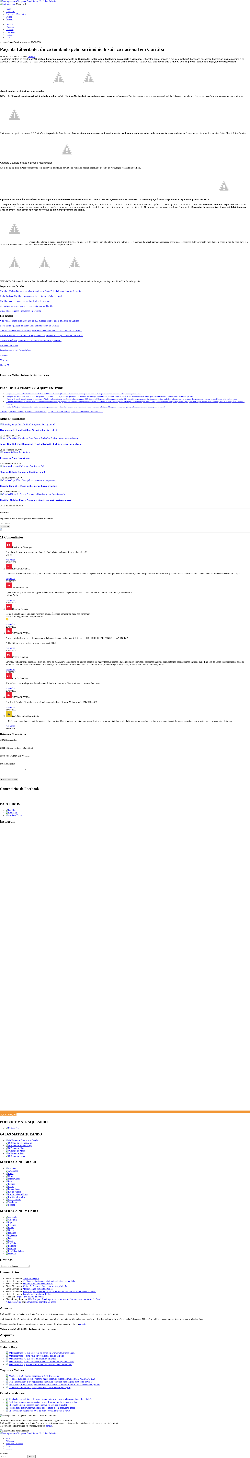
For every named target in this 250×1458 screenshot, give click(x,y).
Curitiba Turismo (16, 411)
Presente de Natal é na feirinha (15, 458)
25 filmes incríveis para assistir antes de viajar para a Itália (49, 1281)
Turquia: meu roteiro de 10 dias (37, 1294)
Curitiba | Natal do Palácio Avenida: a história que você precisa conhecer (35, 500)
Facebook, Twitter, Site (15, 756)
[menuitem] (8, 9)
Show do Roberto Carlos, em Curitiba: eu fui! (22, 472)
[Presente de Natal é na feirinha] (15, 452)
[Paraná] (10, 1186)
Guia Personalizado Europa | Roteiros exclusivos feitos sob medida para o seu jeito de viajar (50, 1381)
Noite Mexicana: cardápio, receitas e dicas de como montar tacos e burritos (43, 1402)
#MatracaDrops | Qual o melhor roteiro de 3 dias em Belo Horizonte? (40, 1364)
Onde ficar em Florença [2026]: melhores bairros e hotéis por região (39, 1387)
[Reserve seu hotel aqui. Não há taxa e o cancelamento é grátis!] (11, 810)
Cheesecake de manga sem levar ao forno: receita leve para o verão (39, 1410)
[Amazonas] (12, 1171)
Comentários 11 (95, 411)
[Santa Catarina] (13, 1199)
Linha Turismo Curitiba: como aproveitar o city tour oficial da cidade (31, 296)
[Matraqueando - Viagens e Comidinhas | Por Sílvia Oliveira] (28, 1)
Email (16, 748)
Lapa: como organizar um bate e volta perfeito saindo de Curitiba (29, 325)
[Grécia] (10, 1230)
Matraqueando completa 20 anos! (38, 1283)
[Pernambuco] (13, 1189)
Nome (8, 740)
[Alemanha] (12, 1217)
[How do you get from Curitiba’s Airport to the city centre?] (27, 424)
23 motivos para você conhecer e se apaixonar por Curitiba (27, 306)
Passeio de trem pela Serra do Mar (15, 350)
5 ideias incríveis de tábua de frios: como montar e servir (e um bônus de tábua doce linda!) (50, 1399)
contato (82, 1324)
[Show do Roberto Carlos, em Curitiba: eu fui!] (22, 466)
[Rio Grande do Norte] (16, 1194)
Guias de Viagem (31, 1278)
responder (10, 559)
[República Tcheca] (15, 1251)
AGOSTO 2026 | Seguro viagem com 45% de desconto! (34, 1376)
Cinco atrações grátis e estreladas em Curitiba (20, 311)
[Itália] (9, 1240)
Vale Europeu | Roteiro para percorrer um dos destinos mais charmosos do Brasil (59, 1291)
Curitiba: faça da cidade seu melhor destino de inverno (24, 301)
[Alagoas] (11, 1168)
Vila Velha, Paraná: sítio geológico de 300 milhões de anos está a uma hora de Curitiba (39, 321)
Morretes (4, 360)
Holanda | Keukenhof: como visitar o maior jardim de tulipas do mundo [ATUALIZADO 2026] (52, 1379)
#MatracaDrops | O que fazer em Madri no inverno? (32, 1358)
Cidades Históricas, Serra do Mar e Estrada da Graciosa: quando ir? (30, 340)
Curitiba (31, 56)
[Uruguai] (11, 1253)
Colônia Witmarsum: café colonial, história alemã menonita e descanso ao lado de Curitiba (41, 330)
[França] (10, 1227)
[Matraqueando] (8, 4)
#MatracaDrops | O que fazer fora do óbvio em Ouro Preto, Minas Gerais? (42, 1353)
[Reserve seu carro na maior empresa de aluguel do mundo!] (11, 812)
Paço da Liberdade (79, 411)
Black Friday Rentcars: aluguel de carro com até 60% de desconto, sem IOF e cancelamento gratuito (54, 1384)
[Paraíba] (10, 1184)
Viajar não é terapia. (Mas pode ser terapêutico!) (45, 1286)
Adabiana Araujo (13, 1302)
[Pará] (9, 1181)
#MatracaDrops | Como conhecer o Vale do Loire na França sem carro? (41, 1361)
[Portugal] (11, 1248)
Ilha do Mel (5, 365)
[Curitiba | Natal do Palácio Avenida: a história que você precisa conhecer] (34, 494)
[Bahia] (9, 1173)
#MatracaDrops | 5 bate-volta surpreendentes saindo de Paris (36, 1356)
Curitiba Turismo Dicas (35, 411)
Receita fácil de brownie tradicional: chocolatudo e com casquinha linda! (42, 1408)
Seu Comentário (7, 763)
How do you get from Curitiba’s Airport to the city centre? (28, 430)
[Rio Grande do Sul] (15, 1197)
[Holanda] (11, 1233)
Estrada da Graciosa (9, 345)
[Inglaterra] (11, 1235)
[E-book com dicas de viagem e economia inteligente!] (19, 1143)
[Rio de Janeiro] (13, 1192)
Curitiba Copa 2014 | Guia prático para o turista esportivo (28, 486)
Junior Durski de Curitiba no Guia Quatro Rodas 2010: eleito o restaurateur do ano (41, 444)
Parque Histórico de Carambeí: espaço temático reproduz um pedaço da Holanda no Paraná (41, 335)
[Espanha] (11, 1225)
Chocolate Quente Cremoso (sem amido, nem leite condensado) (38, 1405)
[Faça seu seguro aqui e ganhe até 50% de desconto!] (14, 815)
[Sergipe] (10, 1205)
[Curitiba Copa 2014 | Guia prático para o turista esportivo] (27, 480)
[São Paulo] (11, 1202)
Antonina (4, 355)
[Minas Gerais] (13, 1178)
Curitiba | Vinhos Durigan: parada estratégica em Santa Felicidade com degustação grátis (40, 291)
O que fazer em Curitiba (59, 411)
